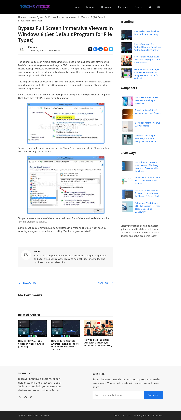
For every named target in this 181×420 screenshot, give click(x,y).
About (117, 415)
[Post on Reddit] (106, 49)
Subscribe (153, 395)
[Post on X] (90, 49)
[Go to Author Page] (21, 48)
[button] (150, 7)
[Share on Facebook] (95, 49)
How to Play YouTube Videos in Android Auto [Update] (31, 343)
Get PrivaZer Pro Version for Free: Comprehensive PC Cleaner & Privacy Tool (147, 193)
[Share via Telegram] (111, 49)
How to (31, 17)
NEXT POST (104, 282)
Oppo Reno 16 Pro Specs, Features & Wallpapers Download (147, 100)
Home (21, 17)
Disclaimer (157, 415)
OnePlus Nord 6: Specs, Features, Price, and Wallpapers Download (146, 138)
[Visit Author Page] (26, 254)
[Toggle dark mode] (158, 7)
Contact (127, 415)
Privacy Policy (141, 415)
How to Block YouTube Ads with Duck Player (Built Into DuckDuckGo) (98, 342)
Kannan (32, 47)
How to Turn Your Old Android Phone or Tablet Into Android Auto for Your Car (64, 345)
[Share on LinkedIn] (100, 49)
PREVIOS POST (29, 282)
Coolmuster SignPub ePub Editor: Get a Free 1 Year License (147, 180)
